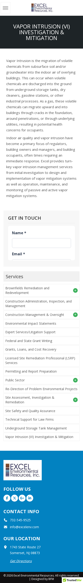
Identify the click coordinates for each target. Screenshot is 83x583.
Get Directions (21, 561)
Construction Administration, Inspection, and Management (38, 303)
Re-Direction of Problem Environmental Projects (41, 389)
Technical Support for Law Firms (29, 419)
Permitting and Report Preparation (31, 371)
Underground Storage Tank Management (36, 428)
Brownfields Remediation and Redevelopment (27, 290)
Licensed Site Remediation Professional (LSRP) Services (40, 360)
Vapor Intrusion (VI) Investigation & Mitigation (39, 437)
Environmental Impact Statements (30, 323)
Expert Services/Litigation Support (30, 332)
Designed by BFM (42, 579)
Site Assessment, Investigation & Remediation (29, 399)
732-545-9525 (20, 520)
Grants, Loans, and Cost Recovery (30, 349)
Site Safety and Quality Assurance (30, 411)
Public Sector (15, 380)
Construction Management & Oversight (34, 314)
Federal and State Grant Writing (28, 341)
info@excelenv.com (24, 527)
